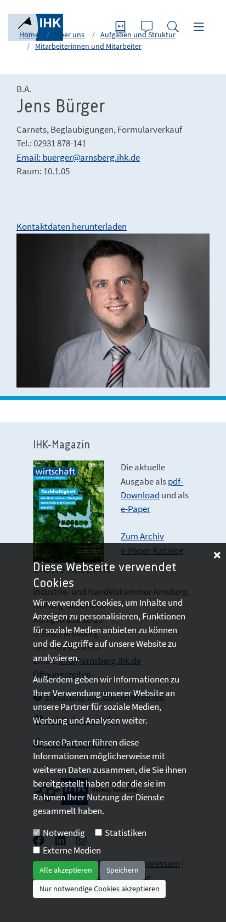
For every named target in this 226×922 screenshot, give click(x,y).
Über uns (69, 34)
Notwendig (64, 833)
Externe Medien (72, 850)
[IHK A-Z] (121, 27)
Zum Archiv (142, 536)
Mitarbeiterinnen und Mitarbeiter (88, 46)
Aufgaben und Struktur (138, 34)
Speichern (122, 870)
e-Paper (135, 509)
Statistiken (125, 833)
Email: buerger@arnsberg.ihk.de (78, 157)
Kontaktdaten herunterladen (71, 226)
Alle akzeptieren (65, 870)
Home (29, 34)
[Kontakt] (148, 27)
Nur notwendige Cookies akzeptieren (99, 888)
